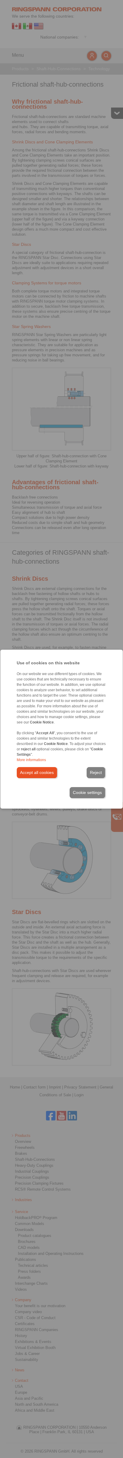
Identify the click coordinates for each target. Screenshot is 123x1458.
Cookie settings (87, 792)
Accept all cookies (37, 772)
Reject (96, 772)
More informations (31, 760)
